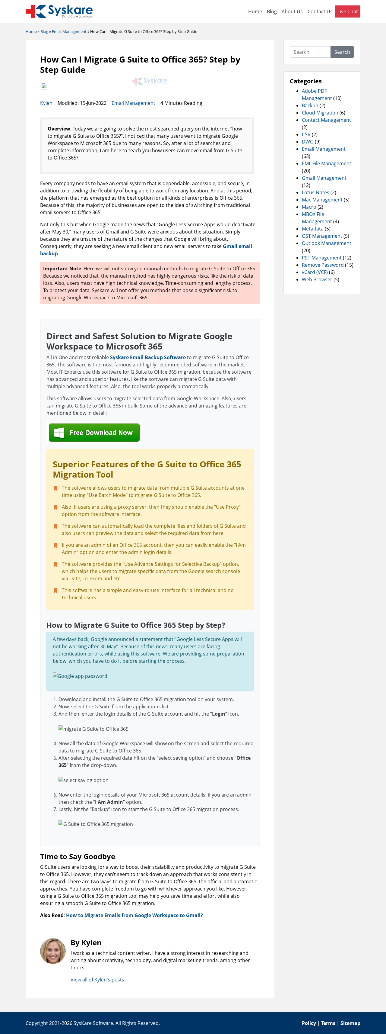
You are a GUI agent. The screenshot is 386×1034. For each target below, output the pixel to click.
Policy (309, 1023)
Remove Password (323, 265)
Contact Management (326, 120)
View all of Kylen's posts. (98, 979)
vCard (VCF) (315, 272)
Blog (272, 11)
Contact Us (320, 11)
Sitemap (350, 1023)
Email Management (133, 103)
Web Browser (317, 279)
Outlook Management (326, 243)
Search (342, 52)
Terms (328, 1023)
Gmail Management (324, 178)
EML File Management (326, 163)
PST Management (322, 257)
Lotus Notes (315, 192)
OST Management (322, 236)
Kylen (46, 103)
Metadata (313, 228)
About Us (292, 11)
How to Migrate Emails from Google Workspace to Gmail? (134, 915)
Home (255, 11)
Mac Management (322, 199)
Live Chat (347, 11)
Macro (309, 207)
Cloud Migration (320, 112)
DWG (308, 141)
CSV (306, 134)
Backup (310, 105)
